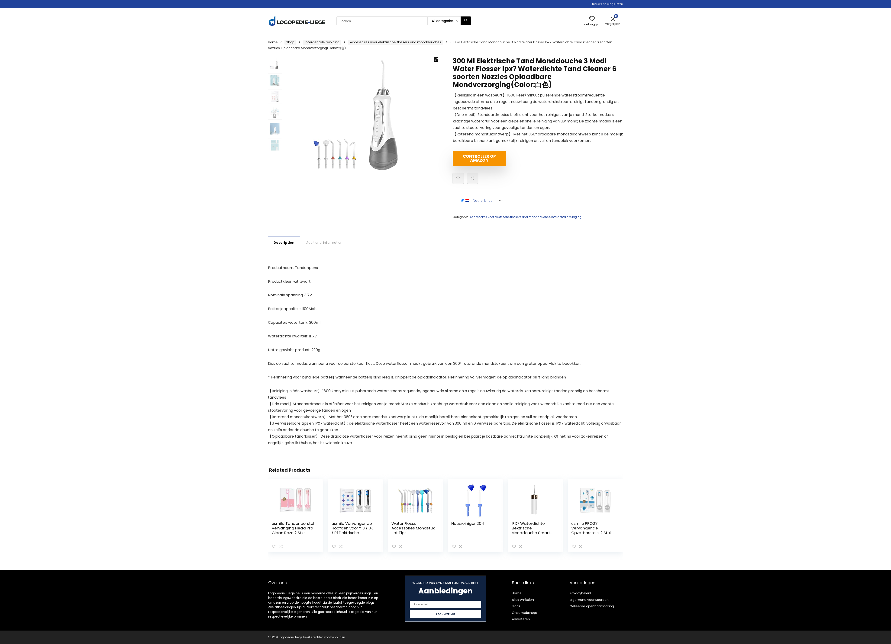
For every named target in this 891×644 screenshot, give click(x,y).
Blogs (516, 606)
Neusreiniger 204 (467, 523)
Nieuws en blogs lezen (607, 4)
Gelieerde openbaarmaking (592, 606)
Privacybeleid (580, 593)
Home (273, 42)
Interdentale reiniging (322, 42)
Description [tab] (284, 242)
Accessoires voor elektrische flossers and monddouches (395, 42)
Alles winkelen (523, 599)
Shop (290, 42)
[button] (436, 59)
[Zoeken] (466, 20)
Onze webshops (525, 612)
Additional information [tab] (324, 242)
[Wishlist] (592, 19)
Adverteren (521, 619)
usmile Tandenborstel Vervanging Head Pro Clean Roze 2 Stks (293, 528)
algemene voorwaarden (589, 599)
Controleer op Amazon (479, 158)
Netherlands (482, 200)
